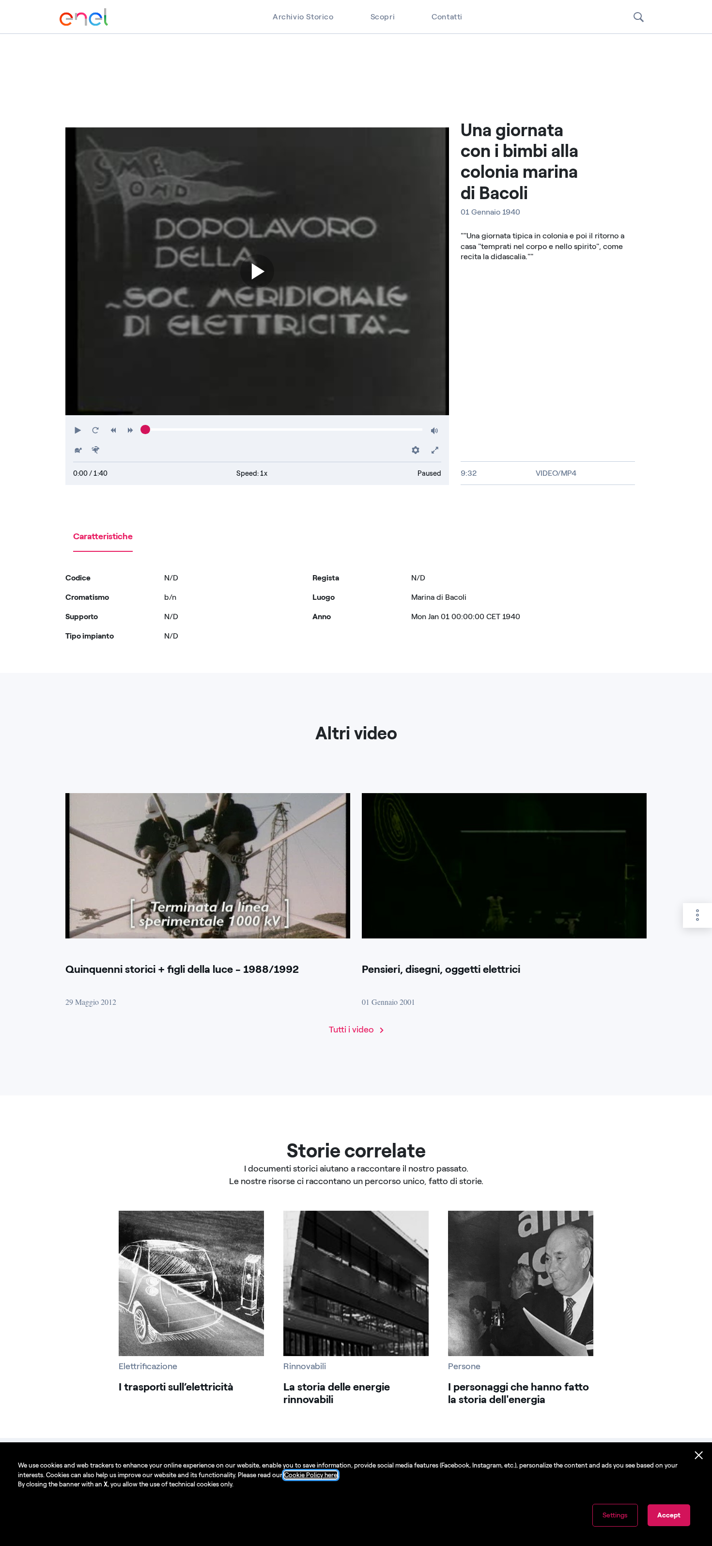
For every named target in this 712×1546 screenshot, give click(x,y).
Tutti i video (352, 1029)
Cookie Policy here (310, 1475)
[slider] (145, 429)
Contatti (447, 16)
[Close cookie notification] (699, 1455)
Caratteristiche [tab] (103, 536)
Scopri (383, 16)
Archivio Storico (303, 16)
